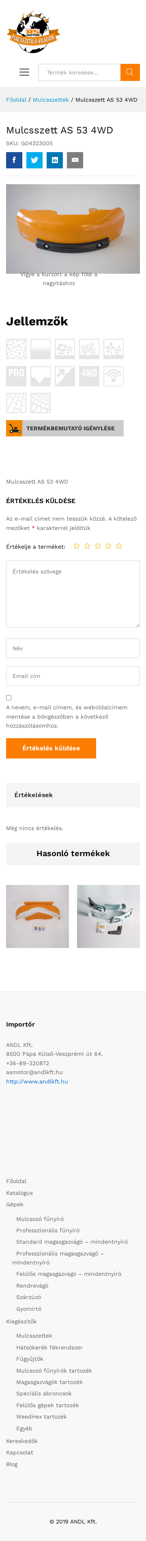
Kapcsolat (19, 1452)
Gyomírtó (28, 1309)
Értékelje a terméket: (35, 546)
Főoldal (16, 1181)
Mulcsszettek (34, 1335)
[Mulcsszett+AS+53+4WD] (34, 160)
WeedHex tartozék (41, 1416)
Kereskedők (22, 1441)
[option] (37, 923)
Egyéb (24, 1428)
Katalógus (19, 1193)
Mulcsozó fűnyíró (40, 1219)
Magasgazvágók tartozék (49, 1382)
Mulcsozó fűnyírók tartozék (54, 1370)
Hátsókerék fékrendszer (49, 1347)
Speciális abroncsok (44, 1393)
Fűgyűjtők (29, 1359)
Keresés (130, 72)
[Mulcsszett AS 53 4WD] (14, 160)
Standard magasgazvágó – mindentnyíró (72, 1241)
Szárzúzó (28, 1297)
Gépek (15, 1204)
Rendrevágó (32, 1285)
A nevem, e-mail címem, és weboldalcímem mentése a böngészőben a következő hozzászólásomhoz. (66, 716)
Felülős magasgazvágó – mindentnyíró (68, 1274)
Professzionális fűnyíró (47, 1230)
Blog (11, 1464)
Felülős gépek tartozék (47, 1405)
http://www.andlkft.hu (37, 1081)
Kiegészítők (21, 1321)
